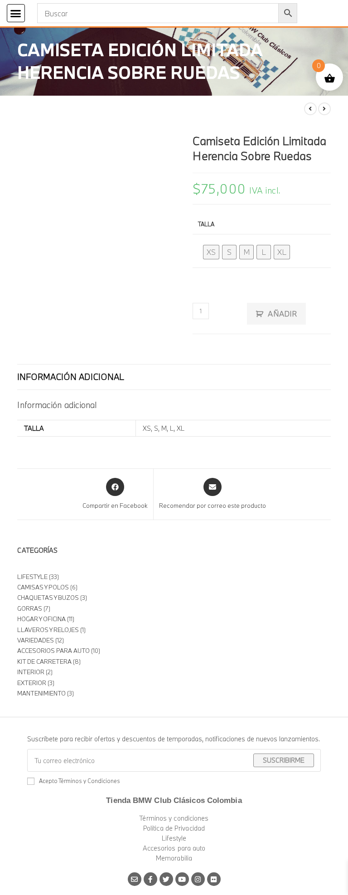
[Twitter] (166, 879)
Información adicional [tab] (70, 376)
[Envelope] (134, 879)
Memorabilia (174, 858)
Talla (206, 224)
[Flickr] (214, 879)
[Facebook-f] (150, 879)
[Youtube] (182, 879)
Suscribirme (283, 760)
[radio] (211, 252)
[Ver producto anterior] (310, 108)
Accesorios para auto (174, 848)
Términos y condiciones (173, 818)
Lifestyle (174, 838)
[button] (16, 13)
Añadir (282, 313)
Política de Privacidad (174, 828)
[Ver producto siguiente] (324, 108)
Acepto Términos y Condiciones (79, 780)
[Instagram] (198, 879)
